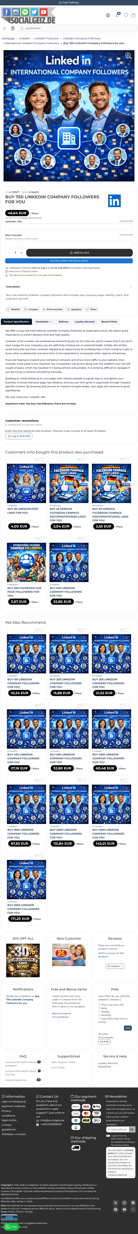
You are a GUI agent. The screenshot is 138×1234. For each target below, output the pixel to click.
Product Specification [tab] (16, 321)
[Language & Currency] (108, 15)
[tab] (16, 322)
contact (7, 1124)
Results (115, 999)
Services (14, 1194)
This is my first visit (112, 1004)
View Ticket (58, 1067)
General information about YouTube (22, 1073)
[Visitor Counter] (9, 1217)
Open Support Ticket (63, 1062)
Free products (60, 1017)
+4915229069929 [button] (50, 1124)
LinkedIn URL (13, 221)
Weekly (105, 1011)
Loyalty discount (108, 1063)
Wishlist (15, 309)
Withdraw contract (14, 1134)
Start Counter (13, 235)
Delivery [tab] (63, 321)
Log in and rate (20, 436)
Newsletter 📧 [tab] (44, 321)
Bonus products (61, 1013)
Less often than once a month (113, 1020)
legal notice (9, 1120)
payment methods (13, 1106)
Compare (33, 309)
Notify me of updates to (22, 999)
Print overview (54, 309)
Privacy (6, 1110)
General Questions (22, 1080)
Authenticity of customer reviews (25, 424)
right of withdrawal (14, 1101)
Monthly (105, 1015)
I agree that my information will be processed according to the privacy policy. (123, 1140)
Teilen (93, 309)
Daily (103, 1008)
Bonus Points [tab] (109, 321)
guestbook (8, 1129)
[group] (69, 115)
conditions (8, 1115)
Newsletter (104, 1066)
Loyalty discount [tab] (85, 321)
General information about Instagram (22, 1064)
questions (76, 309)
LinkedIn (34, 192)
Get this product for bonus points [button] (69, 260)
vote (127, 1028)
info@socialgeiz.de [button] (52, 1120)
